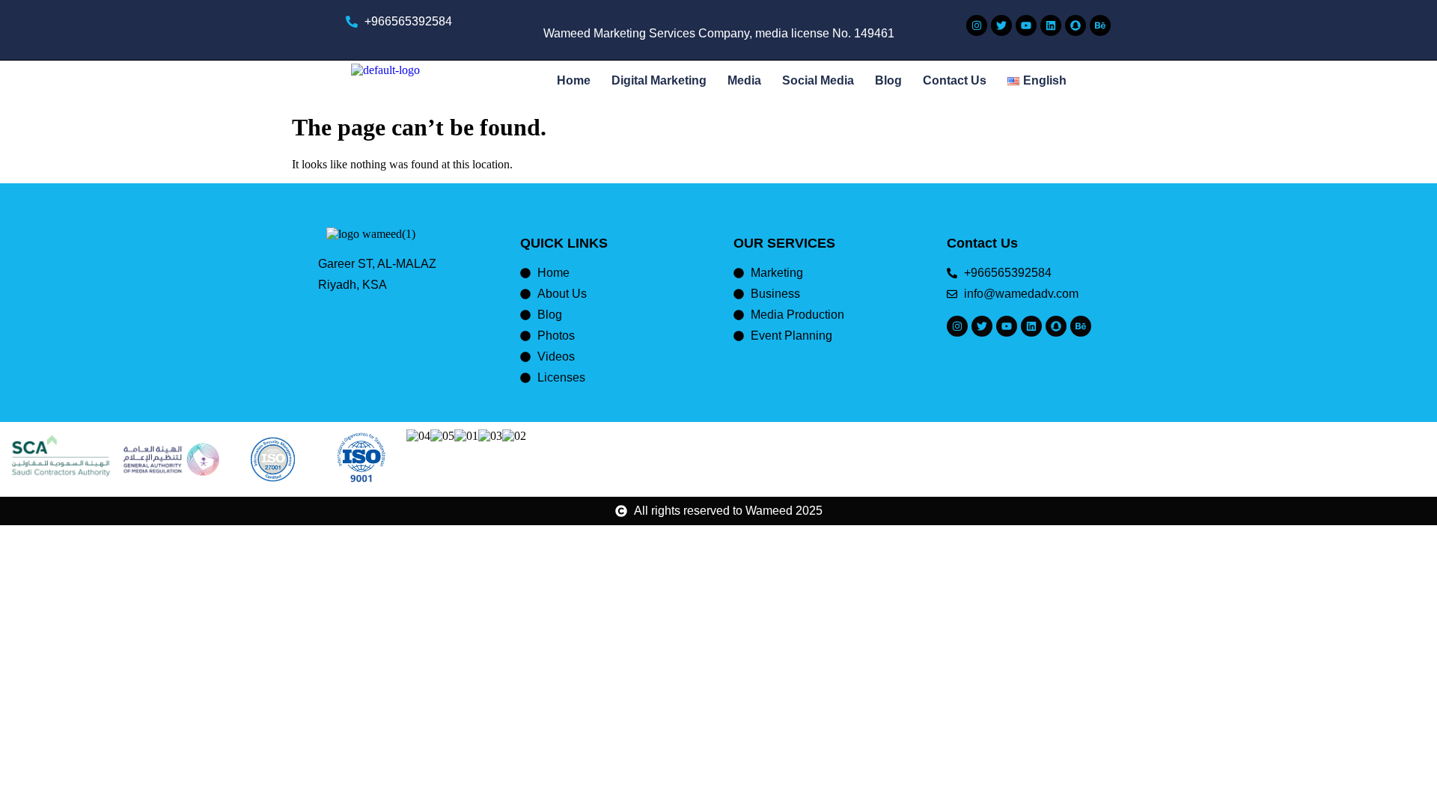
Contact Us (954, 80)
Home (574, 80)
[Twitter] (1001, 25)
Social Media (818, 80)
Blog (888, 80)
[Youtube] (1026, 25)
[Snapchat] (1075, 25)
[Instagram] (976, 25)
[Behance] (1100, 25)
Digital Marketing (659, 80)
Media (744, 80)
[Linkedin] (1050, 25)
